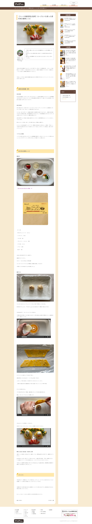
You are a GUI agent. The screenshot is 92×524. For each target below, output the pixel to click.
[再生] (18, 336)
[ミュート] (47, 336)
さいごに (64, 98)
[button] (34, 328)
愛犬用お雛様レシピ (67, 97)
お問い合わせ (63, 5)
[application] (34, 328)
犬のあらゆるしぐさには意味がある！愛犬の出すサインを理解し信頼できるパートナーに (71, 67)
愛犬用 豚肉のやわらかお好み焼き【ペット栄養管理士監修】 (70, 41)
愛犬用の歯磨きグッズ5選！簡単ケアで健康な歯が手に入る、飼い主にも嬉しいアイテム (71, 75)
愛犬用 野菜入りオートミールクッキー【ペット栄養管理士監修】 (70, 36)
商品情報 (44, 5)
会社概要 (54, 5)
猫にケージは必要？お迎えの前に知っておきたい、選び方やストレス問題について (71, 83)
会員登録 (73, 5)
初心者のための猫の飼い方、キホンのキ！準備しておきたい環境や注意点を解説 (71, 52)
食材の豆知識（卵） (67, 95)
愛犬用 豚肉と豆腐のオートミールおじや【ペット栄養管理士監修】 (70, 19)
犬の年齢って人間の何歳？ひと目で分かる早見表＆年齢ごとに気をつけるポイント (71, 60)
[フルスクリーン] (49, 336)
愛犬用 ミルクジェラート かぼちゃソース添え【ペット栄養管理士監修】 (70, 24)
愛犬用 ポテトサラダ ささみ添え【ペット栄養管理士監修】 (69, 30)
